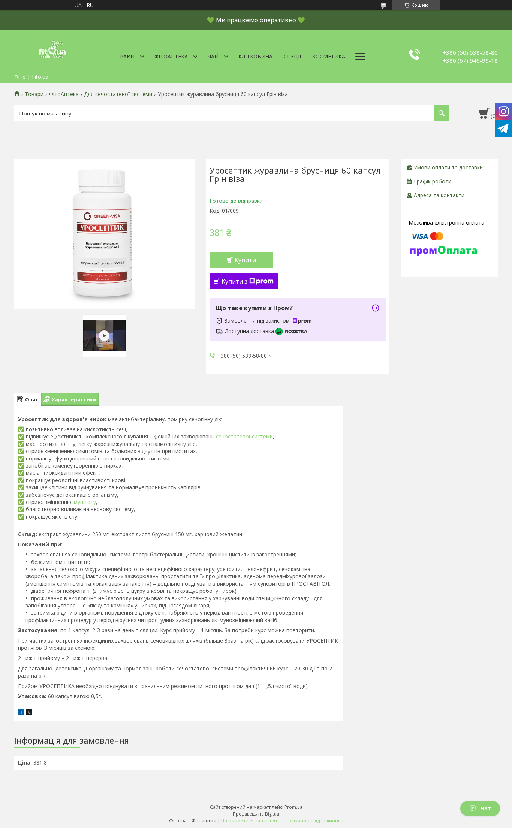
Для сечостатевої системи (118, 94)
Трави (126, 56)
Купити (245, 260)
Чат (486, 808)
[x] (29, 713)
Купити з (234, 281)
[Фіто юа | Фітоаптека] (51, 50)
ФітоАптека (171, 56)
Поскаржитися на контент (250, 821)
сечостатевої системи (244, 436)
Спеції (292, 56)
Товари (34, 94)
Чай (213, 56)
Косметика (328, 56)
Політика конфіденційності (313, 821)
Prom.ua (293, 807)
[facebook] (21, 713)
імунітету (84, 502)
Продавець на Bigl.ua (256, 814)
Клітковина (255, 56)
